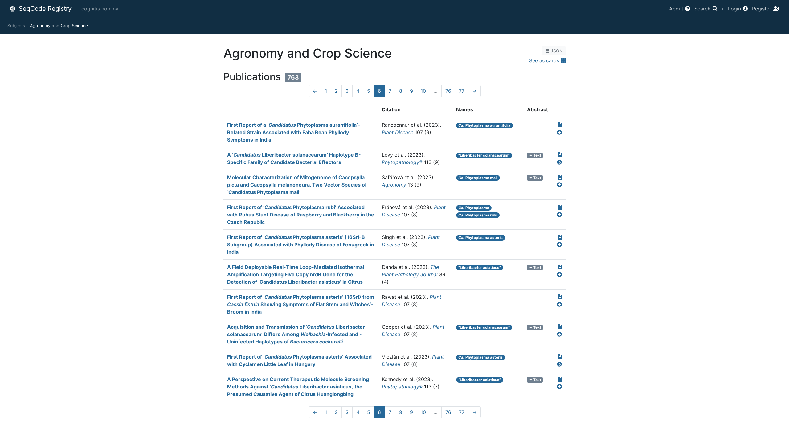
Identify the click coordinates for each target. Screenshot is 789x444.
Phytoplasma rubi (477, 215)
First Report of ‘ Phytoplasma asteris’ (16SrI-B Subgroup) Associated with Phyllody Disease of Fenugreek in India (300, 244)
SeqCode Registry (44, 8)
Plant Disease (397, 132)
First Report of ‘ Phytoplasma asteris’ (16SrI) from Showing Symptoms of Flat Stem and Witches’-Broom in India (300, 304)
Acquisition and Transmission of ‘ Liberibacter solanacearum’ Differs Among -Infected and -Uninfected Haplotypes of (296, 334)
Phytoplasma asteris (480, 237)
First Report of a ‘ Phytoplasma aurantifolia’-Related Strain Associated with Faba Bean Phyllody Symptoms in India (293, 132)
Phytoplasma (473, 207)
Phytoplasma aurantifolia (484, 125)
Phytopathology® (402, 162)
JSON (557, 50)
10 (423, 91)
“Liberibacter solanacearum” (484, 155)
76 (448, 91)
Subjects (16, 25)
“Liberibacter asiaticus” (479, 267)
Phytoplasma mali (477, 177)
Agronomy (394, 185)
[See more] (559, 132)
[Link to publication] (560, 125)
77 (461, 91)
